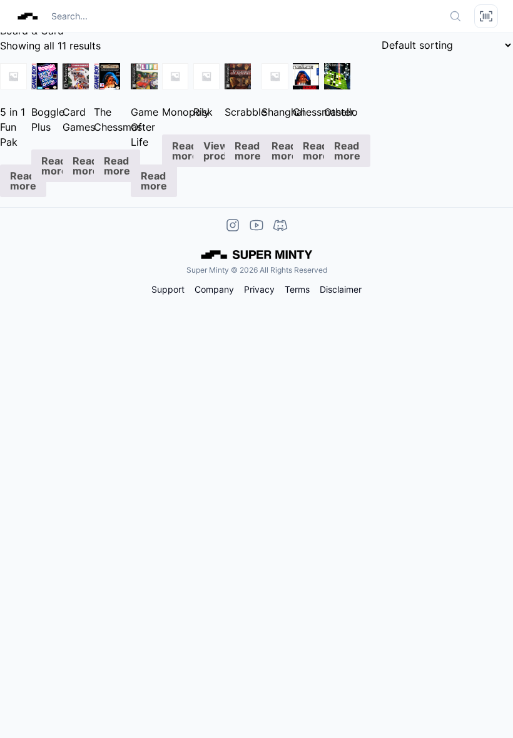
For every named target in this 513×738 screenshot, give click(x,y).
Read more (23, 180)
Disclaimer (341, 289)
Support (168, 289)
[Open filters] (486, 16)
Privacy (259, 289)
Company (214, 289)
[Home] (27, 16)
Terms (297, 289)
